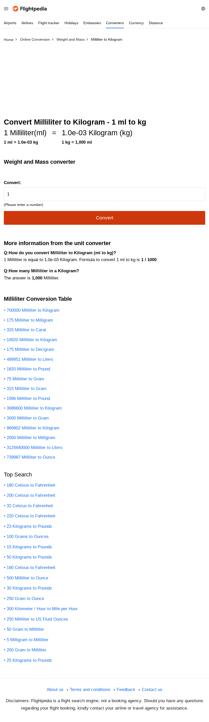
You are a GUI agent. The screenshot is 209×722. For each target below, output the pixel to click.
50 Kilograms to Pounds (29, 557)
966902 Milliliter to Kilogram (33, 428)
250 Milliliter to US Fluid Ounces (37, 619)
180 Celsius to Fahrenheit (31, 485)
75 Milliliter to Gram (25, 379)
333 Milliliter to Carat (26, 329)
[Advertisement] (104, 82)
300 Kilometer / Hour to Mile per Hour (42, 608)
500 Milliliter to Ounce (27, 578)
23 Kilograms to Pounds (29, 526)
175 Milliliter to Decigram (30, 349)
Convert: (12, 182)
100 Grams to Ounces (28, 536)
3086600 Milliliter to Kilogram (34, 408)
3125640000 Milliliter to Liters (34, 447)
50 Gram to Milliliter (25, 629)
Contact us (152, 689)
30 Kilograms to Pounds (29, 588)
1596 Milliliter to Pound (28, 398)
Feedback (126, 689)
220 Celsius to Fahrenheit (31, 516)
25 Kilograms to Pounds (29, 660)
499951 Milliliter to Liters (30, 359)
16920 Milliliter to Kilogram (32, 339)
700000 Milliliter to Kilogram (33, 310)
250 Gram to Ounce (25, 598)
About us (55, 689)
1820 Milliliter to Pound (28, 369)
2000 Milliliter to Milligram (31, 437)
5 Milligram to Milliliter (27, 639)
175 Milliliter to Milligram (30, 320)
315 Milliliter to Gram (26, 388)
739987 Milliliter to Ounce (31, 457)
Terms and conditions (90, 689)
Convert (104, 217)
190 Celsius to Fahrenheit (31, 567)
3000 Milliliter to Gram (28, 418)
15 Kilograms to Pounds (29, 547)
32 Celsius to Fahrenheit (30, 505)
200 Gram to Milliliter (26, 650)
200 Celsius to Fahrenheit (31, 495)
